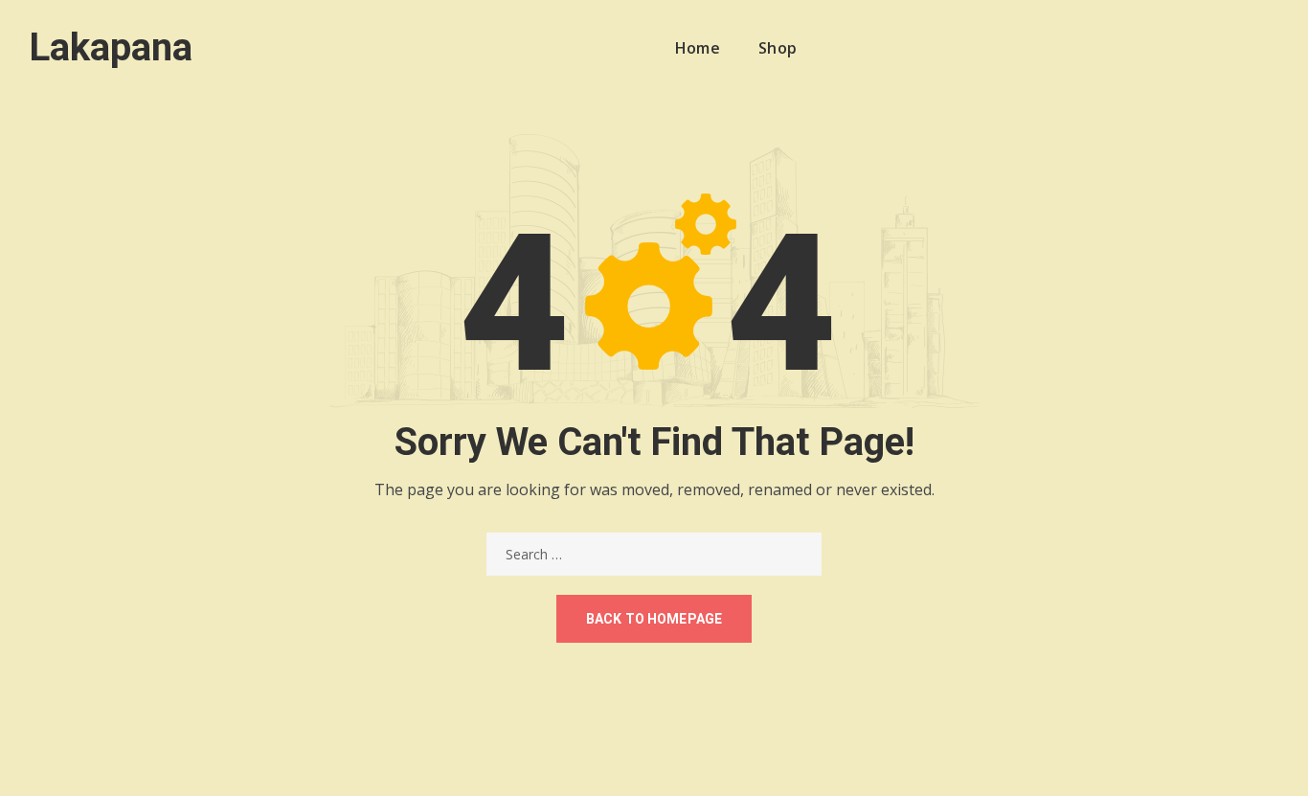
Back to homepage (654, 618)
